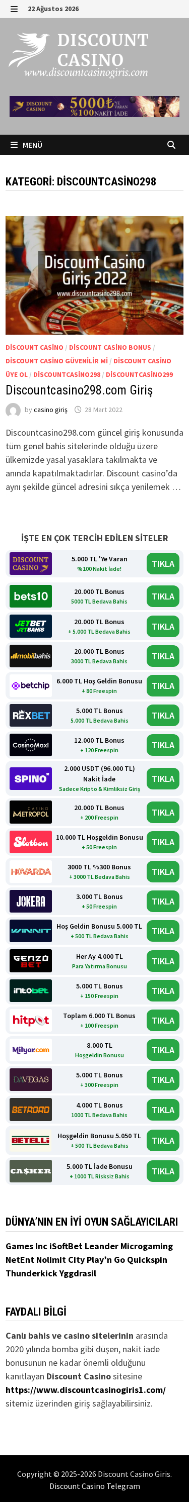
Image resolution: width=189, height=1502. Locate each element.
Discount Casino (35, 347)
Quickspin (147, 1259)
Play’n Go (107, 1259)
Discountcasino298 (66, 374)
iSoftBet (67, 1246)
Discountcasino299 (139, 374)
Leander (102, 1246)
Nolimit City (61, 1259)
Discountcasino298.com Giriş (79, 390)
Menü (31, 145)
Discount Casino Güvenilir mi (57, 360)
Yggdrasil (77, 1273)
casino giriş (51, 409)
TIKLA (163, 563)
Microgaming (146, 1246)
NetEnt (20, 1259)
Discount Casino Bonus (110, 347)
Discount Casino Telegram (94, 1486)
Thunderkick (32, 1273)
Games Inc (27, 1246)
